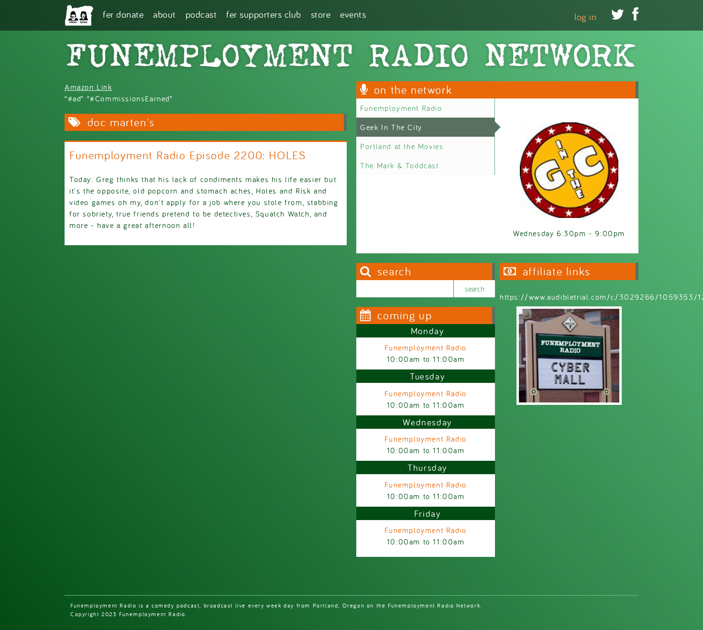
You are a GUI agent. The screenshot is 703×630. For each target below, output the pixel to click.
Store (321, 13)
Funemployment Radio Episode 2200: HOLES (187, 155)
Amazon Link (88, 87)
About (164, 13)
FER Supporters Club (263, 13)
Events (353, 13)
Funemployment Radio (401, 108)
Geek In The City (391, 127)
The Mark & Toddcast (399, 165)
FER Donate (123, 13)
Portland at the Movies (401, 146)
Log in (585, 16)
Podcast (201, 13)
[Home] (79, 15)
